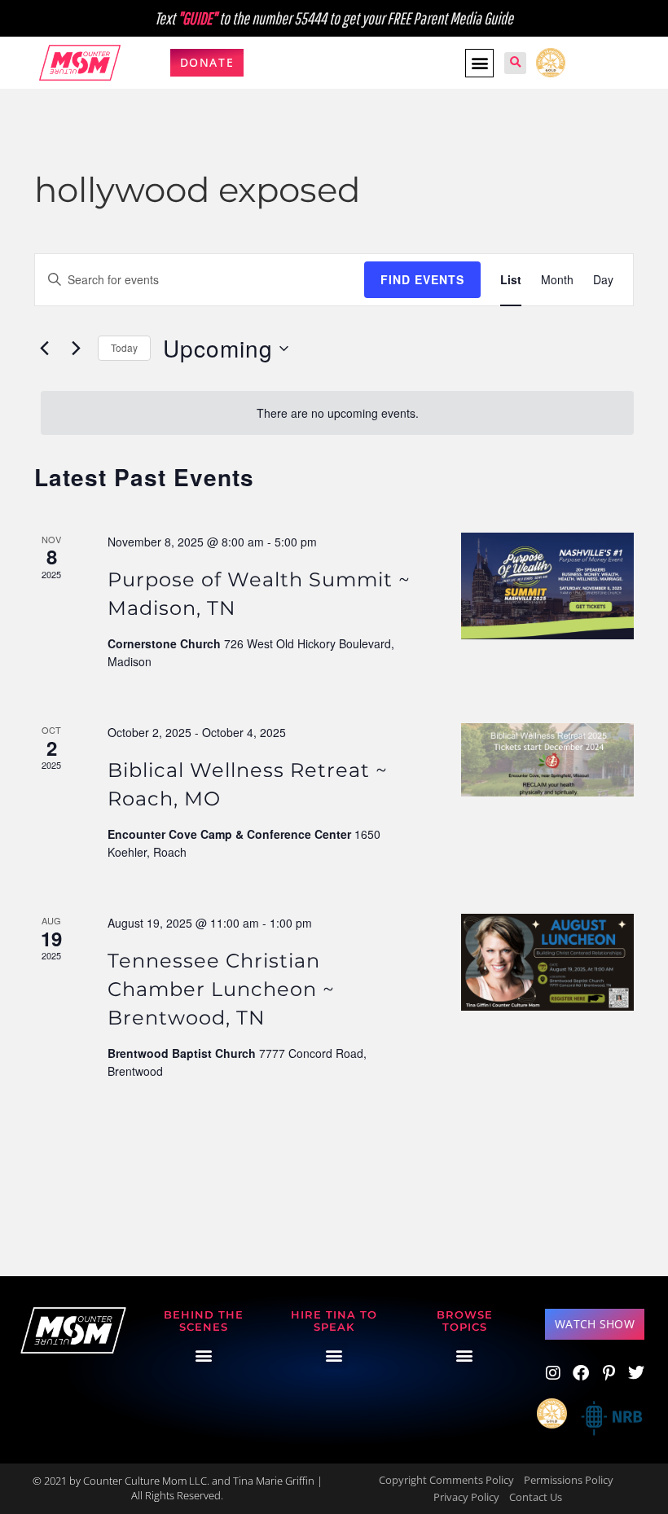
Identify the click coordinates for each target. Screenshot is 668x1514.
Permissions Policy (568, 1479)
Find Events (422, 279)
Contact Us (535, 1497)
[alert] (337, 413)
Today (124, 347)
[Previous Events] (44, 348)
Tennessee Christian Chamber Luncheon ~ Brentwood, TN (221, 989)
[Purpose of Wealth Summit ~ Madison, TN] (547, 586)
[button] (479, 63)
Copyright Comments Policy (446, 1479)
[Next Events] (76, 348)
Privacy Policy (466, 1497)
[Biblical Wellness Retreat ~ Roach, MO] (547, 759)
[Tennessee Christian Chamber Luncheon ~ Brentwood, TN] (547, 962)
